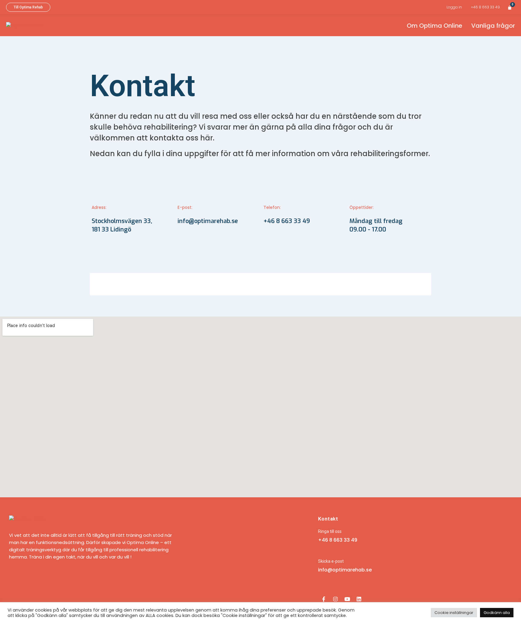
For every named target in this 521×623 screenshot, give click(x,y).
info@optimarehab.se (208, 221)
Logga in (454, 7)
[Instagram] (335, 599)
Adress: (99, 207)
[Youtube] (347, 599)
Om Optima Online (434, 25)
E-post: (185, 207)
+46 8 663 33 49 (485, 7)
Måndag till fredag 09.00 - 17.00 (376, 225)
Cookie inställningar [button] (453, 612)
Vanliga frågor (493, 25)
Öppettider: (361, 207)
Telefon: (272, 207)
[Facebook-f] (324, 599)
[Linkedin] (359, 599)
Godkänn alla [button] (497, 612)
